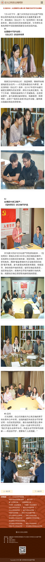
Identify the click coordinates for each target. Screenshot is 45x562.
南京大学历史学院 (31, 523)
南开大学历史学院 (28, 510)
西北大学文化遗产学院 (28, 513)
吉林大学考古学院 (31, 515)
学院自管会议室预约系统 (16, 499)
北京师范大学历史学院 (15, 523)
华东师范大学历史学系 (15, 518)
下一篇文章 (38, 491)
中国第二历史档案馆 (30, 505)
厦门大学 (30, 499)
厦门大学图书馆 (13, 502)
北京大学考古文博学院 (15, 515)
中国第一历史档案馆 (15, 505)
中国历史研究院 (13, 513)
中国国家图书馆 (26, 502)
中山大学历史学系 (14, 510)
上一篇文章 (6, 491)
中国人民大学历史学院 (15, 526)
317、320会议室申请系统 (16, 497)
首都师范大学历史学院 (32, 518)
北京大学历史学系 (14, 507)
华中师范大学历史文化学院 (34, 526)
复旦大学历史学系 (28, 507)
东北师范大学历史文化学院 (17, 521)
